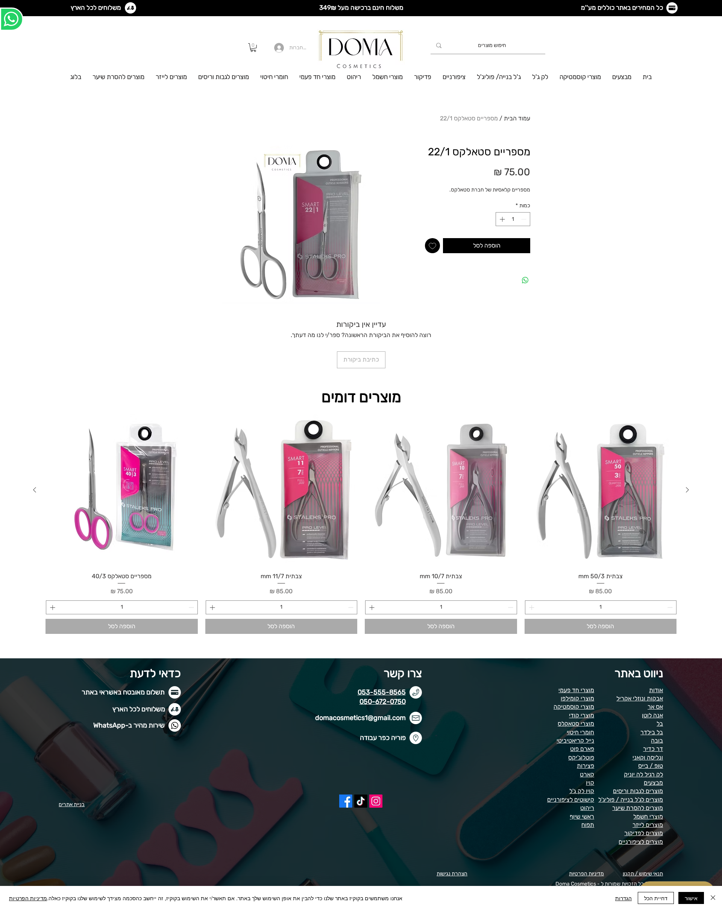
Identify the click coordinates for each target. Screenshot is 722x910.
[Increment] (501, 219)
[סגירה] (712, 898)
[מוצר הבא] (34, 489)
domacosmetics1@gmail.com (360, 718)
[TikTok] (360, 801)
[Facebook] (345, 801)
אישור (691, 898)
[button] (253, 47)
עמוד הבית (517, 118)
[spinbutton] (513, 219)
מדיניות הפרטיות (28, 898)
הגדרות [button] (623, 898)
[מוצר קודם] (687, 489)
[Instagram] (375, 801)
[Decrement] (524, 219)
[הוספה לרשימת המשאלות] (432, 245)
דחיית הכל (655, 898)
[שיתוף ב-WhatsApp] (525, 280)
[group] (361, 524)
